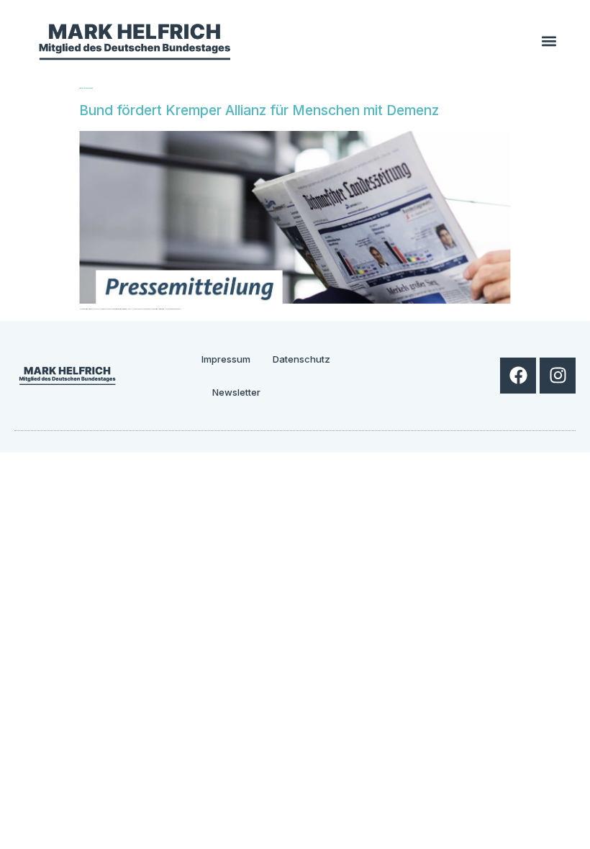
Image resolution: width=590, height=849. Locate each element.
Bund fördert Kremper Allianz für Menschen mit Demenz (259, 110)
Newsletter (236, 392)
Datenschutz (301, 359)
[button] (548, 41)
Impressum (225, 359)
